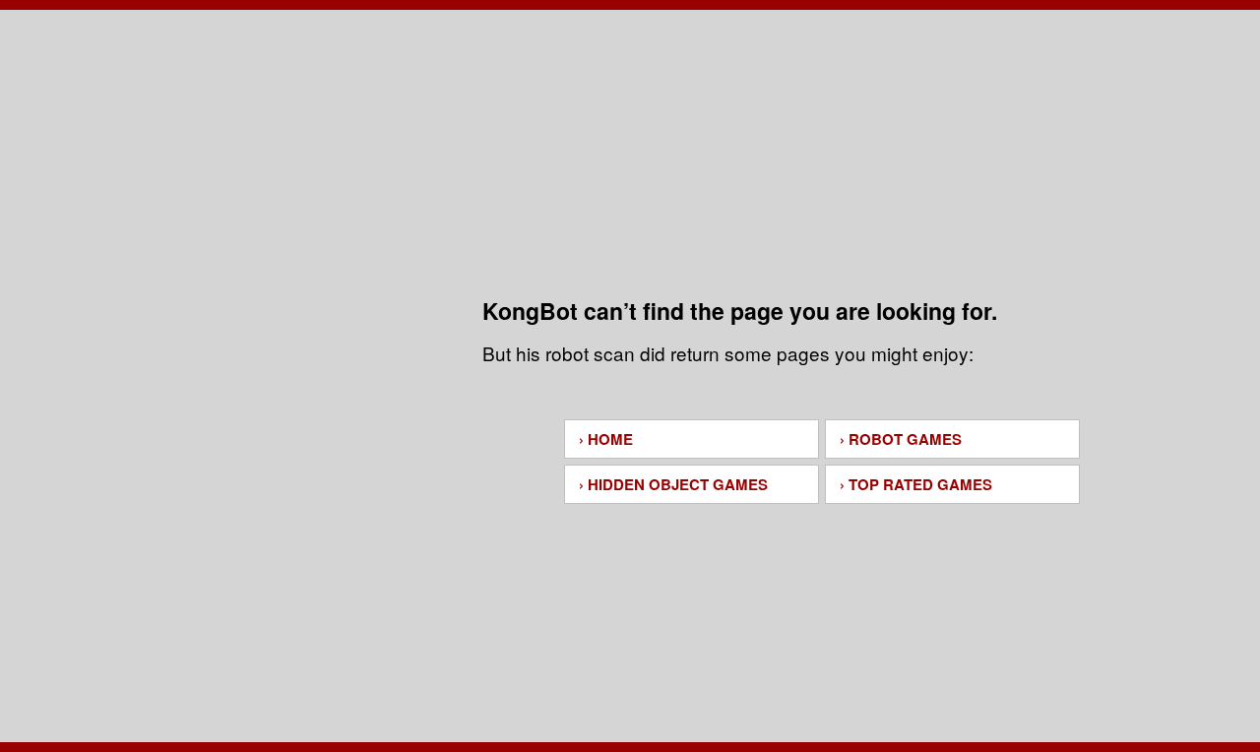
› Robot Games (901, 439)
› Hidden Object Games (673, 484)
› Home (606, 439)
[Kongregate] (630, 115)
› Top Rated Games (916, 484)
